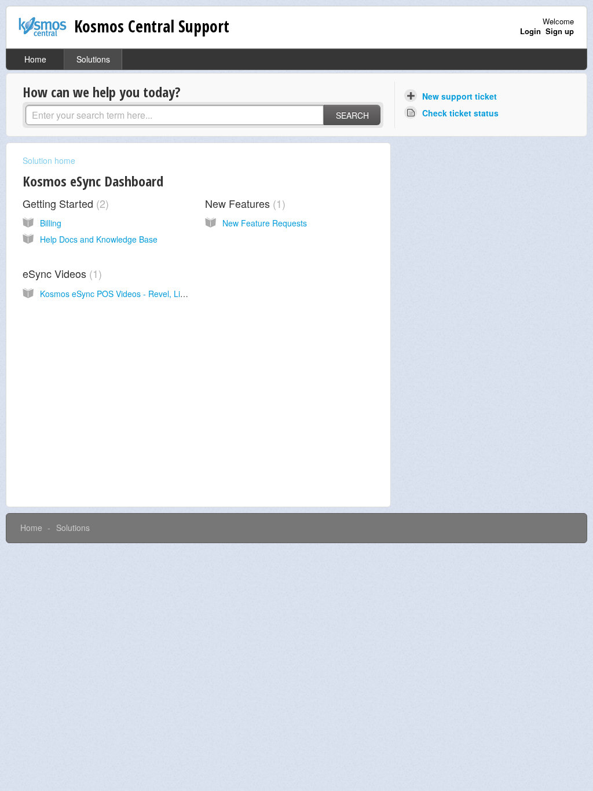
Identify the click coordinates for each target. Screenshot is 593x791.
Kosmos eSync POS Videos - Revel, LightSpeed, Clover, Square (157, 293)
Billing (50, 223)
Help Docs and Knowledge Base (99, 239)
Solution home (49, 160)
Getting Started (64, 203)
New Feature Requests (264, 223)
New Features (243, 203)
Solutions (93, 59)
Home (35, 59)
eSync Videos (60, 273)
